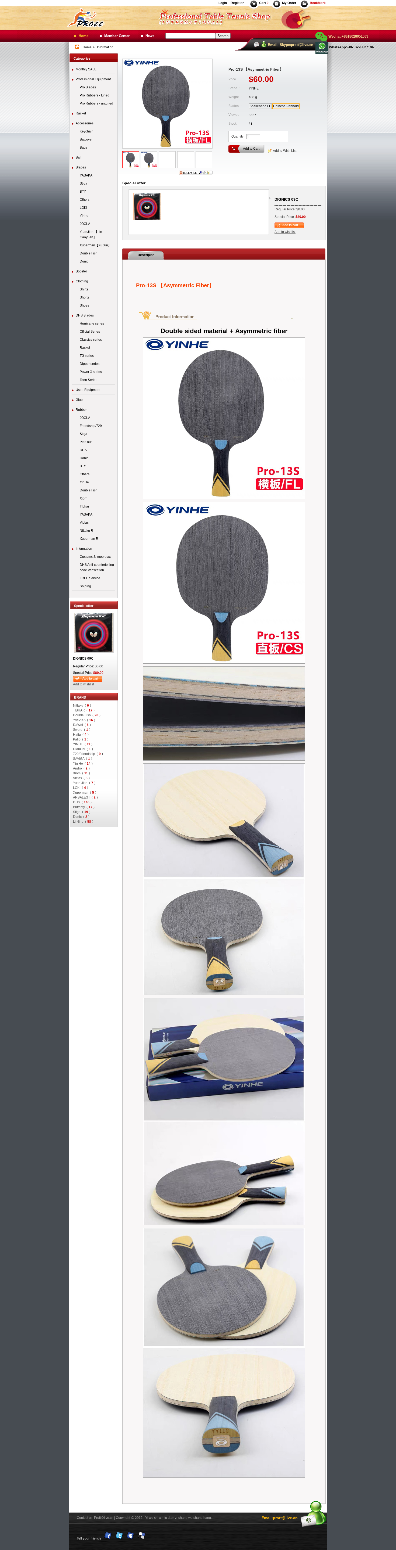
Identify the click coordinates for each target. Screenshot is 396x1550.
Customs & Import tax (95, 557)
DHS (83, 450)
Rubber (81, 410)
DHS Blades (85, 315)
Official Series (90, 331)
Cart (264, 3)
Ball (78, 157)
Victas (84, 522)
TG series (87, 356)
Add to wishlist (83, 684)
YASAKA (86, 175)
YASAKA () (84, 720)
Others (84, 200)
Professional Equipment (93, 79)
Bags (83, 147)
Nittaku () (82, 705)
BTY (83, 191)
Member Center (117, 36)
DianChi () (83, 749)
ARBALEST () (85, 797)
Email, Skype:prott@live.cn (290, 45)
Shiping (85, 586)
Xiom (83, 498)
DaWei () (82, 725)
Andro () (81, 768)
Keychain (86, 131)
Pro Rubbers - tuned (94, 95)
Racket (81, 113)
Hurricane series (92, 323)
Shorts (84, 297)
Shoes (84, 305)
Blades (81, 167)
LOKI (83, 208)
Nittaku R (86, 531)
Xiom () (81, 773)
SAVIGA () (82, 759)
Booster (81, 271)
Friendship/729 (91, 426)
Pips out (86, 442)
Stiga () (81, 812)
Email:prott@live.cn (280, 1518)
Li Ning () (83, 821)
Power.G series (91, 372)
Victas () (81, 778)
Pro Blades (88, 87)
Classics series (91, 339)
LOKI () (80, 788)
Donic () (81, 817)
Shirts (84, 289)
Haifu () (81, 734)
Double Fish (89, 253)
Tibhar (84, 506)
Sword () (81, 730)
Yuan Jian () (84, 783)
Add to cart (90, 679)
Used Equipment (88, 390)
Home (83, 36)
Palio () (80, 739)
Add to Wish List (284, 151)
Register (237, 3)
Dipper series (89, 364)
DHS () (82, 802)
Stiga (83, 183)
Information (84, 549)
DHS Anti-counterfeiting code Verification (97, 567)
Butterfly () (84, 807)
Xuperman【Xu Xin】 (95, 245)
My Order (289, 3)
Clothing (82, 281)
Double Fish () (86, 715)
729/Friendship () (88, 754)
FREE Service (90, 578)
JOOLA (85, 224)
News (149, 36)
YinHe (84, 482)
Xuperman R (89, 539)
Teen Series (88, 380)
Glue (79, 400)
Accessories (84, 123)
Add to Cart (251, 148)
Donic (84, 261)
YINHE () (82, 744)
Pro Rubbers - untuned (96, 103)
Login (222, 3)
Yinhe (84, 216)
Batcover (86, 139)
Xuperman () (84, 792)
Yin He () (83, 763)
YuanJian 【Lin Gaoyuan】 (91, 234)
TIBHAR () (84, 710)
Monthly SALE (86, 69)
